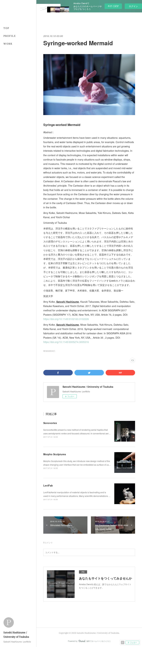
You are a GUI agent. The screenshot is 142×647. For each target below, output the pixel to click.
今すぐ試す (113, 6)
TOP (6, 28)
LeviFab (48, 485)
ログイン (133, 6)
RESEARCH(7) (49, 351)
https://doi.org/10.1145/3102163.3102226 (66, 319)
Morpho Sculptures (54, 454)
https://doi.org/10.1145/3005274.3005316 (66, 342)
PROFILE (9, 35)
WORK (7, 43)
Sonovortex (50, 423)
